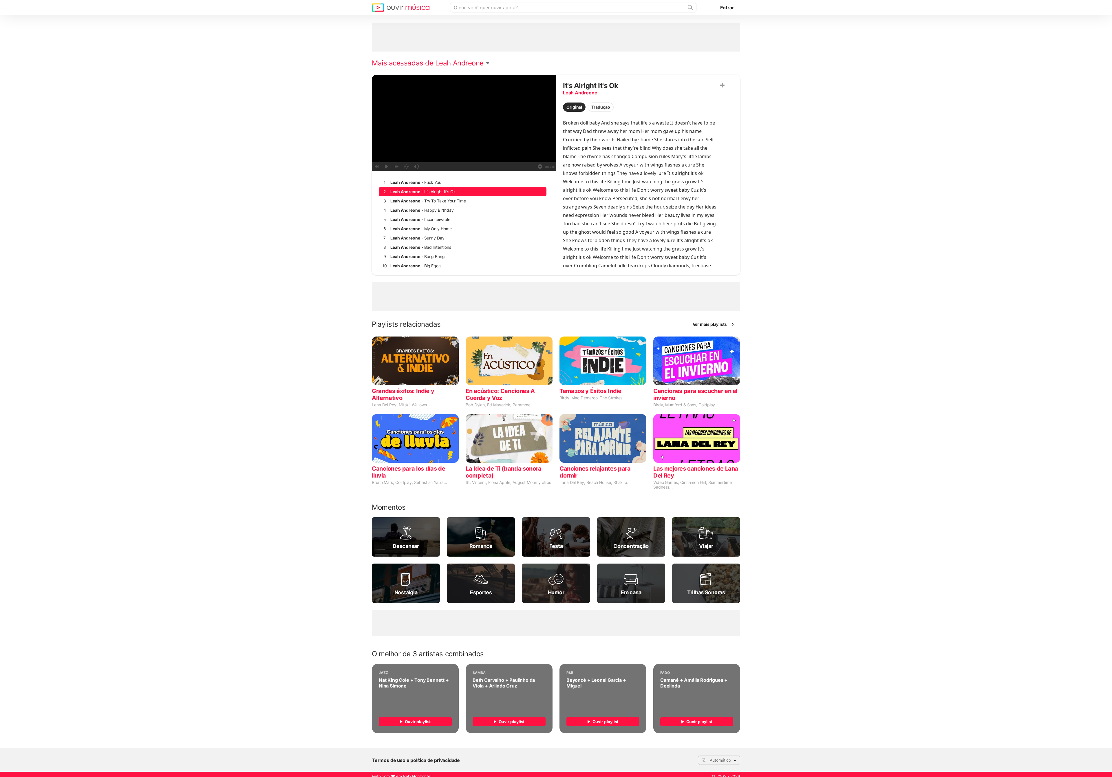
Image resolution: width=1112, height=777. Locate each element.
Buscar (689, 7)
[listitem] (462, 182)
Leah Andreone (580, 93)
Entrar (727, 7)
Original (574, 107)
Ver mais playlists (710, 324)
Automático (720, 760)
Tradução (600, 107)
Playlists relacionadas (406, 324)
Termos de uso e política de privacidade (416, 760)
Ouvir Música (400, 7)
